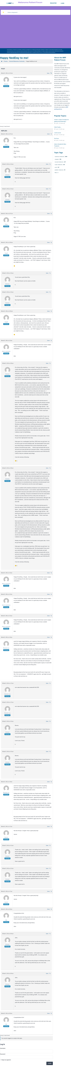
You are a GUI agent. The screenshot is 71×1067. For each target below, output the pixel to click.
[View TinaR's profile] (6, 251)
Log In (49, 1063)
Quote (48, 73)
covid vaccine (57, 132)
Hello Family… (58, 127)
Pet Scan (56, 138)
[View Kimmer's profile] (6, 82)
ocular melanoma (60, 164)
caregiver (58, 159)
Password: (2, 1054)
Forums (6, 61)
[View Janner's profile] (6, 835)
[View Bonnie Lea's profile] (6, 646)
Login (62, 3)
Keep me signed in (6, 1060)
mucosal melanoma (60, 161)
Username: (3, 1048)
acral (57, 167)
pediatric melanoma (60, 169)
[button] (53, 3)
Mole (56, 172)
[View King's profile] (6, 142)
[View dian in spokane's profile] (6, 349)
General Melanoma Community (16, 61)
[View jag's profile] (6, 918)
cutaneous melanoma (61, 156)
